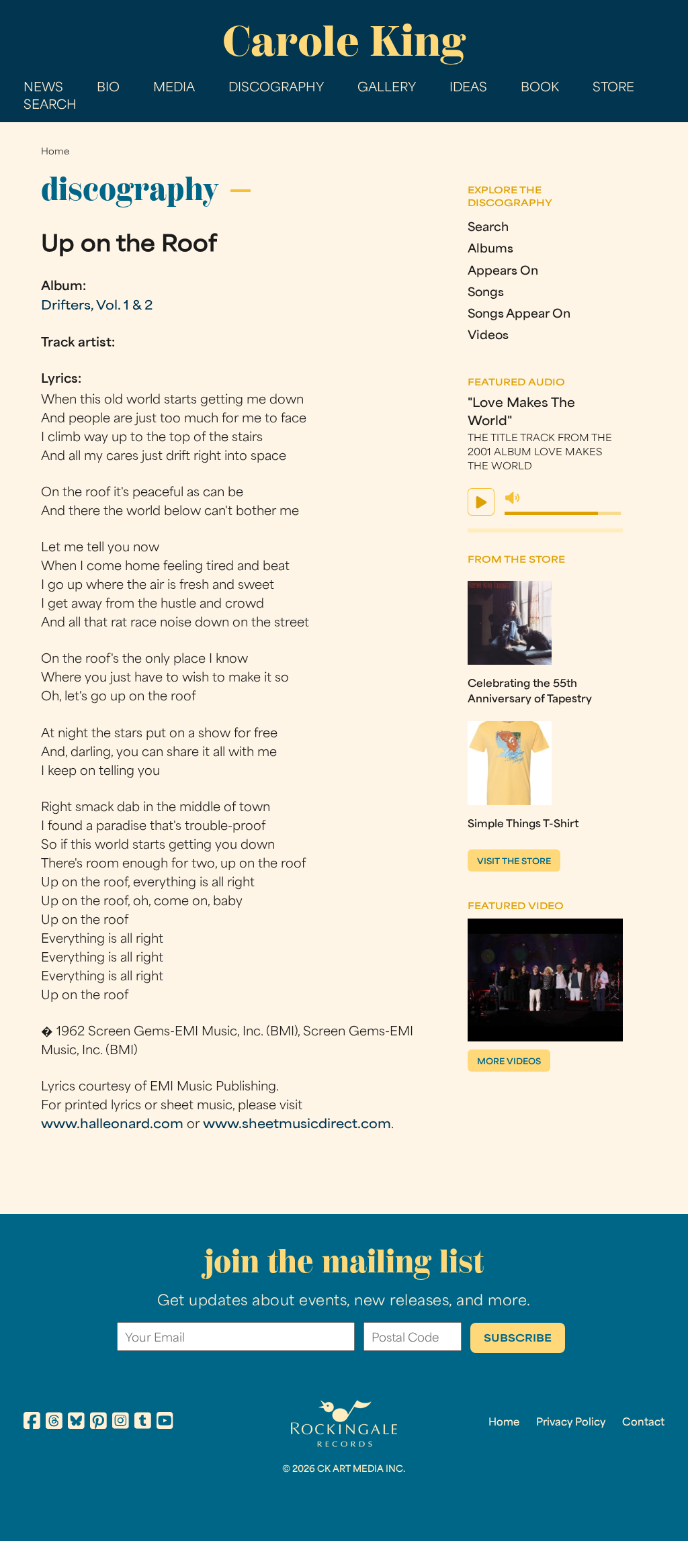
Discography (276, 88)
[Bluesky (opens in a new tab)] (76, 1422)
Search (50, 105)
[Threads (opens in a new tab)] (54, 1422)
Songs (486, 293)
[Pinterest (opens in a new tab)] (98, 1422)
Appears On (503, 271)
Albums (490, 249)
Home (55, 152)
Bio (108, 88)
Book (540, 88)
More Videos (509, 1062)
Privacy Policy (570, 1422)
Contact (643, 1422)
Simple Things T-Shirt (523, 824)
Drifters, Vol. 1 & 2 (97, 306)
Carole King (344, 40)
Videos (488, 336)
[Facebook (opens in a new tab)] (32, 1422)
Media (174, 88)
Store (613, 88)
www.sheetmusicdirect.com (297, 1125)
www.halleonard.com (112, 1125)
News (43, 88)
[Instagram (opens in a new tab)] (120, 1422)
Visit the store (514, 862)
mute (513, 498)
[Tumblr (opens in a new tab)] (142, 1422)
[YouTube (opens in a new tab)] (165, 1422)
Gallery (386, 88)
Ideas (468, 88)
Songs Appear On (519, 314)
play (481, 502)
